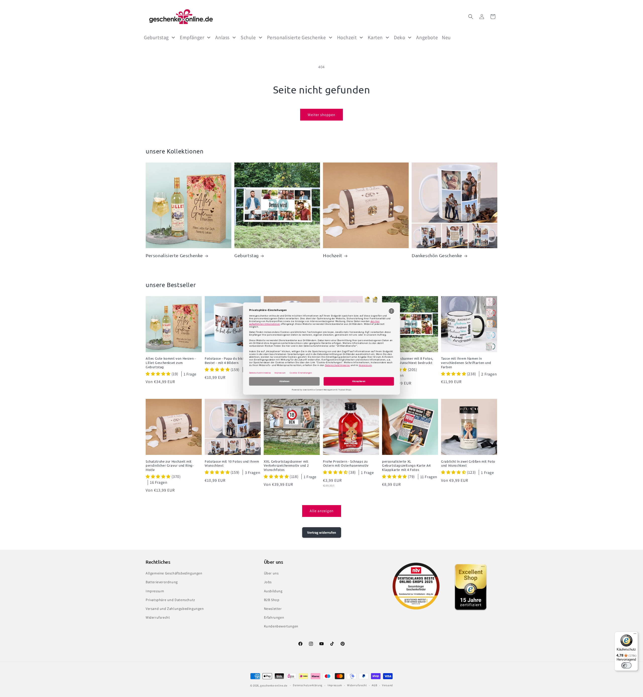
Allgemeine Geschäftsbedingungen (174, 573)
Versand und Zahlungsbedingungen (175, 608)
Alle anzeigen (322, 510)
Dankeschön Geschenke (437, 255)
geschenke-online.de (273, 685)
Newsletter (273, 608)
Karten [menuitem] (375, 37)
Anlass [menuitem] (222, 37)
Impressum (155, 591)
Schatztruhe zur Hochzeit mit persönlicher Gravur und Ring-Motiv (170, 465)
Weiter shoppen (321, 114)
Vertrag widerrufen (321, 532)
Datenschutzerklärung (308, 685)
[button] (470, 16)
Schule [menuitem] (248, 37)
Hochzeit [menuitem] (347, 37)
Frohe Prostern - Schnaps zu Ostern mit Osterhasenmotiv (346, 463)
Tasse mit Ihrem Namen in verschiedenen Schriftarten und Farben (466, 362)
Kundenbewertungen (281, 626)
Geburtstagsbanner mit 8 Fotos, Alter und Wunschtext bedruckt (407, 360)
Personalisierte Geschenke (174, 255)
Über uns (271, 573)
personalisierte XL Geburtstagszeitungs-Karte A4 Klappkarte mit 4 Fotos (406, 465)
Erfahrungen (274, 617)
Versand (387, 685)
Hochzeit (332, 255)
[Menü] (635, 635)
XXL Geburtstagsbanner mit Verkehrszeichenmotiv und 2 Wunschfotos (286, 465)
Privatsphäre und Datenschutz (170, 600)
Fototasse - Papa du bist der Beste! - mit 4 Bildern (227, 360)
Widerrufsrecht (158, 617)
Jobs (268, 582)
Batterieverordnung (162, 582)
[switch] (626, 665)
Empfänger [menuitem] (192, 37)
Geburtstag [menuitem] (156, 37)
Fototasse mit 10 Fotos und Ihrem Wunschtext (232, 463)
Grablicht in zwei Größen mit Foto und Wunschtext (468, 463)
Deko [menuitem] (399, 37)
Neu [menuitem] (446, 37)
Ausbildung (273, 591)
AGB (374, 685)
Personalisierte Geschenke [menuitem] (296, 37)
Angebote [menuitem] (427, 37)
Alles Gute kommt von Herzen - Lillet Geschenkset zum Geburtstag (171, 362)
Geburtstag (246, 255)
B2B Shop (272, 600)
